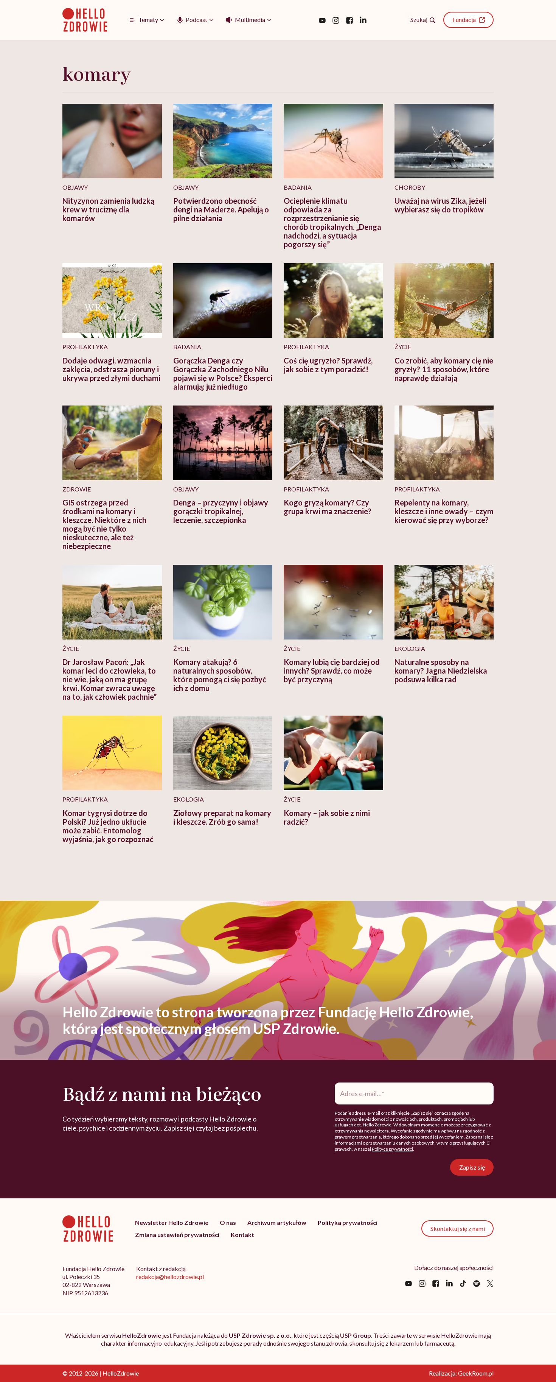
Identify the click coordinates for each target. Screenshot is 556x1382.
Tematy (148, 19)
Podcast (196, 19)
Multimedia (250, 19)
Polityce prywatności (392, 1149)
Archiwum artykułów (276, 1222)
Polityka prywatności (347, 1222)
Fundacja (464, 19)
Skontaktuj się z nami (457, 1228)
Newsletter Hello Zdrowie (171, 1222)
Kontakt (242, 1234)
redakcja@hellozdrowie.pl (170, 1276)
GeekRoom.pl (476, 1373)
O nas (228, 1222)
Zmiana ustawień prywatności (177, 1234)
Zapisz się (472, 1167)
